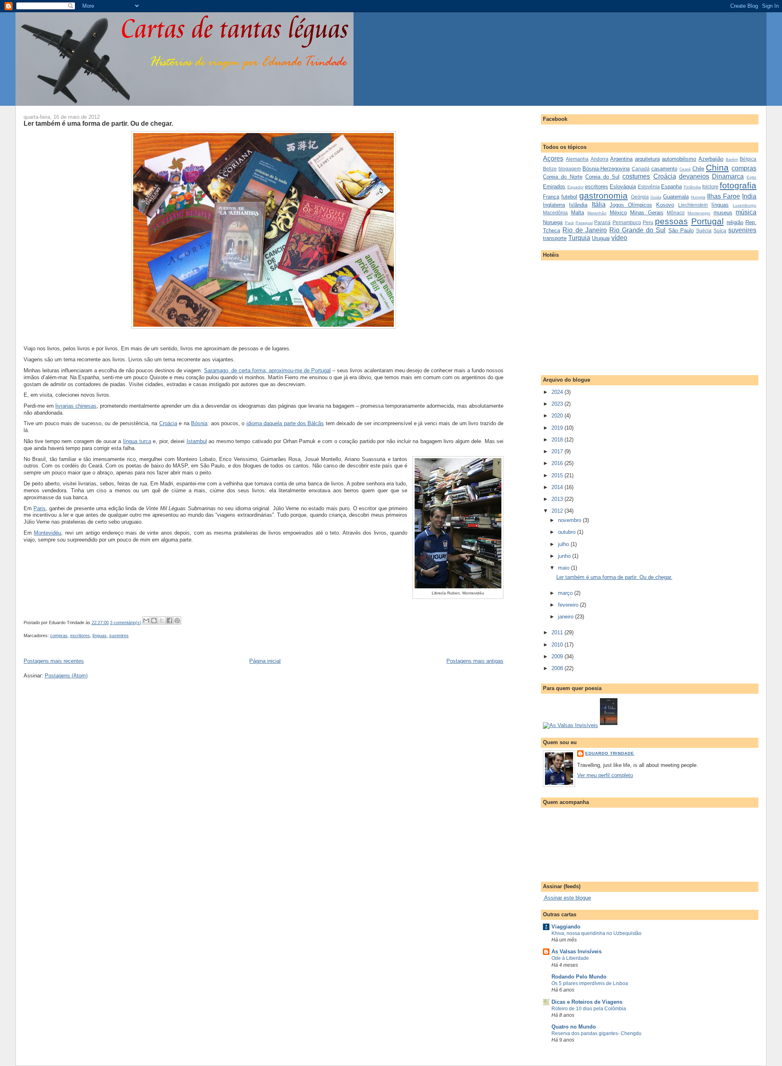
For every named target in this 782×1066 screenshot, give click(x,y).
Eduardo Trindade (609, 753)
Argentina (621, 159)
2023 (558, 404)
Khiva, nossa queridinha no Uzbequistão (596, 933)
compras (59, 635)
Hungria (698, 197)
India (749, 196)
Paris (39, 508)
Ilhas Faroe (723, 196)
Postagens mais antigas (474, 661)
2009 (558, 656)
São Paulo (681, 230)
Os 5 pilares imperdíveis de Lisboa (589, 983)
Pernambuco (627, 222)
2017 (558, 451)
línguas (99, 635)
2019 (558, 428)
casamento (664, 169)
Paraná (602, 222)
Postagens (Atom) (66, 676)
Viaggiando (565, 927)
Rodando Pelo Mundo (578, 977)
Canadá (641, 168)
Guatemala (676, 197)
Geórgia (640, 196)
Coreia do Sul (602, 177)
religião (735, 222)
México (618, 213)
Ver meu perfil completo (605, 775)
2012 (558, 511)
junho (565, 556)
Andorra (599, 159)
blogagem (569, 168)
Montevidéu (47, 533)
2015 (558, 475)
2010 (558, 645)
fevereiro (569, 605)
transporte (555, 238)
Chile (698, 169)
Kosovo (665, 205)
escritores (80, 635)
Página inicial (265, 661)
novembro (570, 520)
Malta (577, 213)
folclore (710, 186)
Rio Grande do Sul (637, 230)
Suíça (720, 230)
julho (564, 544)
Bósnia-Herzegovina (606, 169)
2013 (558, 499)
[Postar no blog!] (154, 620)
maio (564, 568)
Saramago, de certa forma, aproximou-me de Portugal (267, 370)
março (566, 593)
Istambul (197, 441)
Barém (732, 159)
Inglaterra (554, 205)
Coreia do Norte (562, 177)
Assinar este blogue (567, 898)
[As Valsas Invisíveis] (608, 725)
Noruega (552, 222)
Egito (751, 177)
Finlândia (692, 187)
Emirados (554, 186)
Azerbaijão (711, 159)
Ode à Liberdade (570, 958)
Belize (550, 168)
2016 (558, 463)
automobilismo (679, 159)
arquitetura (647, 159)
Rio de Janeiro (584, 230)
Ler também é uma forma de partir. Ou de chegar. (98, 123)
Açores (553, 158)
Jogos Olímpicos (631, 205)
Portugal (707, 221)
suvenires (119, 635)
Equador (575, 187)
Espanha (671, 186)
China (717, 167)
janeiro (566, 617)
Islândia (578, 205)
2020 (558, 416)
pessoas (671, 221)
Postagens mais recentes (54, 661)
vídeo (619, 237)
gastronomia (603, 195)
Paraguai (584, 223)
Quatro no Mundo (573, 1027)
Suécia (704, 230)
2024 (558, 392)
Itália (599, 204)
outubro (567, 532)
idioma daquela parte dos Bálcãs (285, 423)
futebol (569, 197)
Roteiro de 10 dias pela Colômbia (588, 1008)
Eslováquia (623, 186)
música (746, 212)
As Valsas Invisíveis (576, 951)
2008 (558, 668)
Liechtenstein (693, 205)
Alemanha (577, 159)
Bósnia (199, 423)
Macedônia (555, 212)
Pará (569, 223)
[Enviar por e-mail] (146, 620)
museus (723, 213)
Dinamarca (728, 176)
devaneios (694, 176)
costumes (636, 176)
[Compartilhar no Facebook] (169, 620)
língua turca (137, 441)
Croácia (168, 423)
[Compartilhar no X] (162, 620)
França (551, 197)
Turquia (579, 237)
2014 (558, 487)
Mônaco (676, 212)
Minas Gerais (646, 213)
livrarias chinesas (76, 406)
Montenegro (699, 213)
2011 (558, 632)
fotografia (738, 185)
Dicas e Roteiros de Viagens (586, 1002)
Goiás (655, 197)
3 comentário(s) (125, 622)
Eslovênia (649, 186)
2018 (558, 440)
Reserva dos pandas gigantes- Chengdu (596, 1033)
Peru (648, 222)
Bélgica (748, 159)
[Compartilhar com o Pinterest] (177, 620)
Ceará (685, 169)
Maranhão (596, 213)
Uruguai (601, 238)
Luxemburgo (744, 205)
